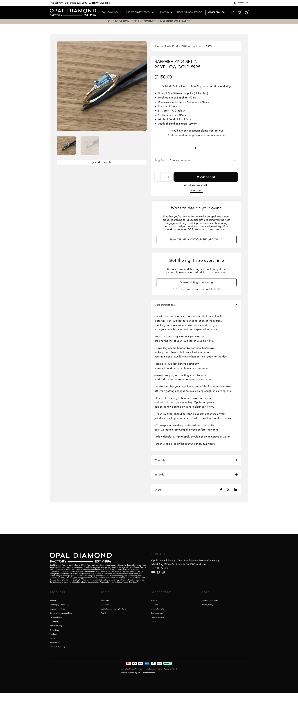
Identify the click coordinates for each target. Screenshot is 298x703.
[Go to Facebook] (158, 572)
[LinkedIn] (235, 489)
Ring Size (160, 160)
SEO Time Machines (146, 673)
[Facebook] (221, 489)
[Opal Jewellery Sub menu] (120, 12)
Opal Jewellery (108, 12)
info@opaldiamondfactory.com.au (205, 135)
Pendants (53, 634)
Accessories (54, 642)
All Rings (53, 600)
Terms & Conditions (210, 600)
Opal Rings (54, 621)
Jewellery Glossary (158, 617)
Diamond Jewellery (138, 12)
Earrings (53, 638)
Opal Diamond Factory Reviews (113, 609)
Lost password (157, 613)
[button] (142, 45)
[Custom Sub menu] (171, 12)
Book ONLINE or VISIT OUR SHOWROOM (194, 239)
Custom (164, 12)
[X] (228, 489)
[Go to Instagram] (163, 572)
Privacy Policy (207, 605)
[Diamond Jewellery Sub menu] (152, 12)
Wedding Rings (56, 617)
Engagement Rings (57, 609)
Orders (154, 600)
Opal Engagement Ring (59, 605)
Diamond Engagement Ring (61, 613)
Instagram (105, 600)
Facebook (105, 605)
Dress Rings (54, 630)
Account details (157, 609)
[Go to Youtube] (153, 572)
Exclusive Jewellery (57, 647)
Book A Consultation (189, 12)
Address (154, 605)
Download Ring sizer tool (195, 282)
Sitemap (154, 621)
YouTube (104, 613)
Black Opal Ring (56, 626)
